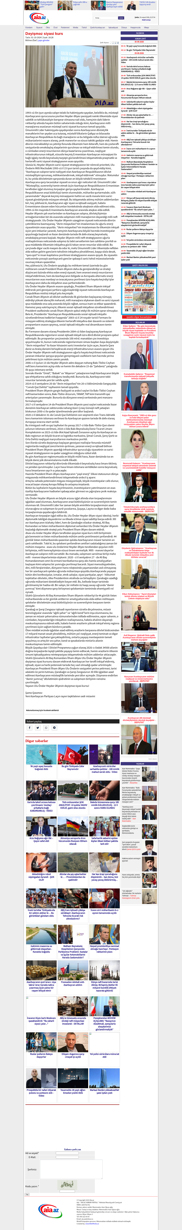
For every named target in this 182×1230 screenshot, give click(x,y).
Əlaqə (146, 27)
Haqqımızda (135, 27)
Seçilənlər (140, 322)
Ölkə (48, 27)
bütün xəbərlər (153, 759)
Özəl (55, 27)
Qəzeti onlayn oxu (140, 265)
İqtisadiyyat (113, 27)
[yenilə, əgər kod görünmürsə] (67, 1189)
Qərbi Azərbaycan (97, 27)
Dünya (124, 27)
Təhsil (84, 27)
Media (75, 27)
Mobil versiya (146, 20)
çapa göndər (44, 40)
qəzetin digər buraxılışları (139, 316)
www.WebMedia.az (92, 1224)
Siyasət (39, 27)
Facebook (140, 33)
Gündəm (28, 27)
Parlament (65, 27)
